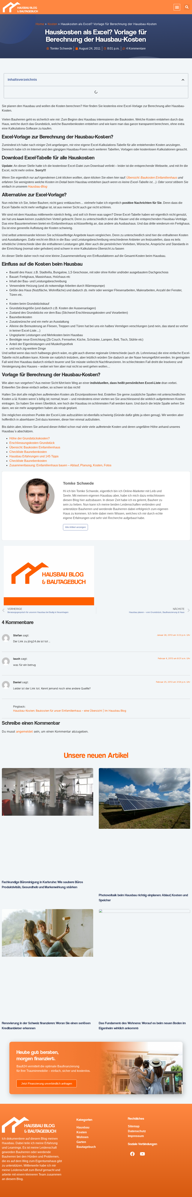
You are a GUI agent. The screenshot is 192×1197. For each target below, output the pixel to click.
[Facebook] (132, 1153)
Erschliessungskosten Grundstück (32, 442)
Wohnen (82, 1137)
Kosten (52, 24)
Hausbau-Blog (37, 186)
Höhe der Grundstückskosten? (29, 438)
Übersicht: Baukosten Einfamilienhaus (151, 177)
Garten (81, 1142)
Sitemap (134, 1126)
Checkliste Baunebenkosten (28, 451)
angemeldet (24, 731)
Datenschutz (137, 1131)
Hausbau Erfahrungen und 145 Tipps (33, 456)
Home (40, 24)
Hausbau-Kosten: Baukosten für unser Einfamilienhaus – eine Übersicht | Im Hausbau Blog (69, 710)
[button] (177, 7)
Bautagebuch (86, 1146)
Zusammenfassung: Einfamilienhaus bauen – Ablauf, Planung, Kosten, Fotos (60, 465)
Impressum (136, 1136)
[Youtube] (142, 1153)
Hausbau (82, 1127)
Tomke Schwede (78, 483)
